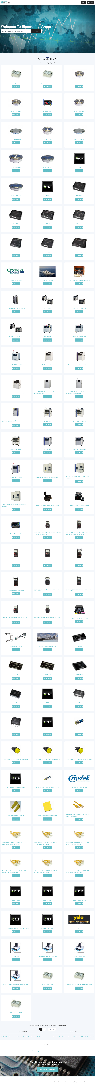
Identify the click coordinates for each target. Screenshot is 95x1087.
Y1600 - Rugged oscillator (16, 83)
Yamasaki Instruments (15, 534)
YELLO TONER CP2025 (47, 731)
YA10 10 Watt (79, 195)
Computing (35, 1051)
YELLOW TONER (16, 900)
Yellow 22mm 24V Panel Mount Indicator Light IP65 (79, 759)
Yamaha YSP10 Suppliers (16, 477)
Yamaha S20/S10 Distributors (79, 308)
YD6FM (47, 703)
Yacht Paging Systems (47, 280)
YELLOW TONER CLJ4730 (79, 900)
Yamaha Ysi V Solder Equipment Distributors (79, 364)
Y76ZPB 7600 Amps (16, 195)
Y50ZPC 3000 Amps (16, 167)
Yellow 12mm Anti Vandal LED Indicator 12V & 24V (79, 731)
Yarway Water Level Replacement (47, 646)
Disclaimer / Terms (83, 1082)
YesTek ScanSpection (79, 956)
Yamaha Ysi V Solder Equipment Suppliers (15, 393)
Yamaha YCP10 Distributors (79, 336)
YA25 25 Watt (47, 224)
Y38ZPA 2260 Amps (16, 139)
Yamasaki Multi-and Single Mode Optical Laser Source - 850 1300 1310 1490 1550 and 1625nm (79, 533)
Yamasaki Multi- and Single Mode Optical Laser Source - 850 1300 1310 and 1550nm (47, 533)
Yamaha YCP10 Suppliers (16, 364)
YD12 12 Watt (15, 674)
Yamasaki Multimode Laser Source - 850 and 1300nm (16, 562)
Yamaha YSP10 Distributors (79, 449)
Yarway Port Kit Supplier (16, 646)
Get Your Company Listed (47, 1069)
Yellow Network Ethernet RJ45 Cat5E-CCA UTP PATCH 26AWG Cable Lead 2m (77, 843)
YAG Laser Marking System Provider (16, 308)
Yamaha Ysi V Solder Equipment (47, 364)
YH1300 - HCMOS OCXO (47, 984)
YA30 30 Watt (16, 252)
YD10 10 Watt (79, 646)
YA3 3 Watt (79, 224)
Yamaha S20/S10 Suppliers (15, 336)
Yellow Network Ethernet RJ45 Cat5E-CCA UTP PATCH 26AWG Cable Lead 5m (45, 871)
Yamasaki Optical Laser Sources (47, 562)
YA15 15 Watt (16, 224)
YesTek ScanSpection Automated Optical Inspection (15, 984)
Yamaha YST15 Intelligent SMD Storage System (47, 477)
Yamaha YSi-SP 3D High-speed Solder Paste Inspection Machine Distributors (77, 392)
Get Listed (90, 2)
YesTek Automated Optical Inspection (47, 956)
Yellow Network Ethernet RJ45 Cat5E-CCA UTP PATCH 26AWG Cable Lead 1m (45, 843)
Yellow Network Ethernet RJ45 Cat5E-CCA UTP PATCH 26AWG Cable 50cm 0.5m (14, 843)
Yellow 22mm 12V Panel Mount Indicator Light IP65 (15, 759)
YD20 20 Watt (79, 674)
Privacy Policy (74, 1082)
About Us (67, 1082)
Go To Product (15, 86)
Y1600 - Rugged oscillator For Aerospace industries (47, 83)
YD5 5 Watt (16, 703)
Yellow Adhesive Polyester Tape (79, 787)
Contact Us (60, 1082)
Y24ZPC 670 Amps (16, 111)
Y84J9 (47, 195)
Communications (59, 1051)
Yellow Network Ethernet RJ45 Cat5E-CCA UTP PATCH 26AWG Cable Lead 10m (77, 871)
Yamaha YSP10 (47, 449)
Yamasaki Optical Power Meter (79, 562)
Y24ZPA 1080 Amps (79, 83)
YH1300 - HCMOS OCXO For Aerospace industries (79, 984)
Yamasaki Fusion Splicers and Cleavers (79, 505)
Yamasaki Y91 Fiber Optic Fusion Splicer (79, 618)
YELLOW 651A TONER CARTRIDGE (16, 787)
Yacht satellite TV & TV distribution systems (79, 280)
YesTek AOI (16, 956)
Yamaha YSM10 (47, 421)
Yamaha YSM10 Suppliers (16, 449)
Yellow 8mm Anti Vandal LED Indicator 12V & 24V (47, 787)
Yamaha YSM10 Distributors (79, 421)
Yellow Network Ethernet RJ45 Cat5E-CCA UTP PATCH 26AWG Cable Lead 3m (14, 871)
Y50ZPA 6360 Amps (79, 139)
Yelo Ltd (79, 928)
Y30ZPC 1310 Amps (79, 111)
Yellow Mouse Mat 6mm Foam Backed (47, 815)
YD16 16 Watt (47, 674)
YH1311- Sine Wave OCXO (15, 1013)
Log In (83, 2)
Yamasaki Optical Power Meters (16, 590)
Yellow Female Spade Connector (16, 815)
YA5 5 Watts (47, 252)
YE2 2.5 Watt (79, 703)
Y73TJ (79, 167)
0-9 (1, 1036)
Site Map (54, 1082)
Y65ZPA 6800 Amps (47, 167)
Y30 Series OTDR (47, 111)
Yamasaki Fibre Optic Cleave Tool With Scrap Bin (47, 505)
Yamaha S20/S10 (47, 308)
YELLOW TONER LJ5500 (47, 928)
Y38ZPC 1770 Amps (47, 139)
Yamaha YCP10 (47, 336)
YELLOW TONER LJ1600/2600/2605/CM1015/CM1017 (15, 928)
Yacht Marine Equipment (16, 280)
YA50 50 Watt (79, 252)
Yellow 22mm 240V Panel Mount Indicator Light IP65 (47, 759)
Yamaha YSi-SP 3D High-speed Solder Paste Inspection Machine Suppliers (13, 420)
